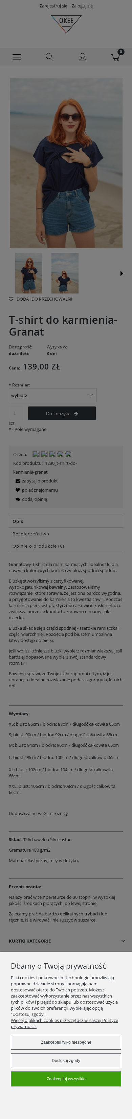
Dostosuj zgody (66, 1060)
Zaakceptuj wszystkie (66, 1079)
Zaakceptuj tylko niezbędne (66, 1042)
